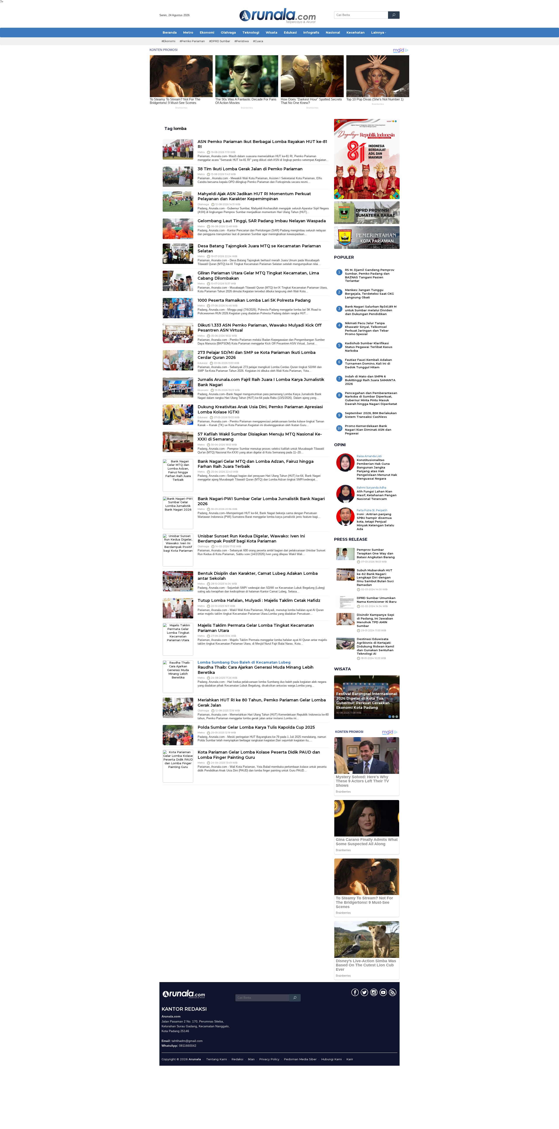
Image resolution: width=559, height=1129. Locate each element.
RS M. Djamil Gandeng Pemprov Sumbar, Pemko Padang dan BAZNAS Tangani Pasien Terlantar (369, 275)
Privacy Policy (269, 1059)
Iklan (251, 1059)
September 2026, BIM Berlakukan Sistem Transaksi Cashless (371, 414)
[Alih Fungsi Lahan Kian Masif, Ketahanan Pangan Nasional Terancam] (345, 493)
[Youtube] (382, 993)
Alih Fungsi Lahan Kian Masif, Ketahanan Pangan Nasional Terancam (377, 495)
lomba (180, 128)
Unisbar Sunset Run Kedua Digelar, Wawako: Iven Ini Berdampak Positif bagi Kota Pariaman (251, 539)
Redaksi (237, 1059)
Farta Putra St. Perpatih (372, 510)
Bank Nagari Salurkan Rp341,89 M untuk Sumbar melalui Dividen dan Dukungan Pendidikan (371, 310)
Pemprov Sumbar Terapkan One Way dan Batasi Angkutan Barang (376, 553)
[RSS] (392, 993)
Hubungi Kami (331, 1059)
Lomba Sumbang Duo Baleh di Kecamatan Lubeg (244, 662)
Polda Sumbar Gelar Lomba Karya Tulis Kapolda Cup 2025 (256, 727)
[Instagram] (373, 993)
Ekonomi (203, 390)
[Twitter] (364, 993)
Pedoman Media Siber (300, 1059)
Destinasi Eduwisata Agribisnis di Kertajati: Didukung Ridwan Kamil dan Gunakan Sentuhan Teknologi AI (375, 646)
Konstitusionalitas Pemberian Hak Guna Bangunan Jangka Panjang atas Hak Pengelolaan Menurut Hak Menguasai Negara (377, 469)
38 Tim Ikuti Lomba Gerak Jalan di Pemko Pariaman (250, 169)
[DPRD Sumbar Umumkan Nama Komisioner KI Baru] (345, 602)
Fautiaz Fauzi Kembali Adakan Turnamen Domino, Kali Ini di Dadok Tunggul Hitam (368, 363)
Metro (201, 152)
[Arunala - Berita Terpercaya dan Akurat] (278, 15)
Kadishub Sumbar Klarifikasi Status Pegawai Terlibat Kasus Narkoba (368, 346)
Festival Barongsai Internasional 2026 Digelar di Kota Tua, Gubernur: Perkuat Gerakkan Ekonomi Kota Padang (366, 700)
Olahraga (203, 204)
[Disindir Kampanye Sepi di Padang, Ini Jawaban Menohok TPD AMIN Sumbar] (345, 619)
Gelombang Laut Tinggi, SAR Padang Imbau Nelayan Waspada (262, 221)
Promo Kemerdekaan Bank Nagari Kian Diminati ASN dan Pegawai (368, 429)
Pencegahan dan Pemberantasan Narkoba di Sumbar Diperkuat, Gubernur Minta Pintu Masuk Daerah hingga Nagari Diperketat (371, 398)
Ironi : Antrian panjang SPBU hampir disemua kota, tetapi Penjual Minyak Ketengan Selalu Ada (375, 521)
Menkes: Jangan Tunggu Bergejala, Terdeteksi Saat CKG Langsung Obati (369, 293)
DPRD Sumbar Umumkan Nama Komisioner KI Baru (377, 599)
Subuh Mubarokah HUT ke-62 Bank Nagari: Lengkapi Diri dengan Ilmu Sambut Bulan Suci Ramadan (375, 577)
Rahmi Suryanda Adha (371, 487)
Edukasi (202, 363)
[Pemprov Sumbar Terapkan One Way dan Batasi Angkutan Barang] (345, 553)
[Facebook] (354, 993)
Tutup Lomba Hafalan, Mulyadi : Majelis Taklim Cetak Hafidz (259, 600)
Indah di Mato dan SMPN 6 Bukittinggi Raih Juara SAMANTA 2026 (370, 380)
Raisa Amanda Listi (369, 456)
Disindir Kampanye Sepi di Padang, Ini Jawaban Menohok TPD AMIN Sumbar (375, 620)
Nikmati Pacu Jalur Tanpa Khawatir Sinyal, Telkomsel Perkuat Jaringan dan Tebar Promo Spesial (367, 328)
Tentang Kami (216, 1059)
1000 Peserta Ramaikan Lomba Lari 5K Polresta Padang (254, 300)
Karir (349, 1059)
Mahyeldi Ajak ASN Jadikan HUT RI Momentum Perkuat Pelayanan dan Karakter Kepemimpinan (254, 196)
